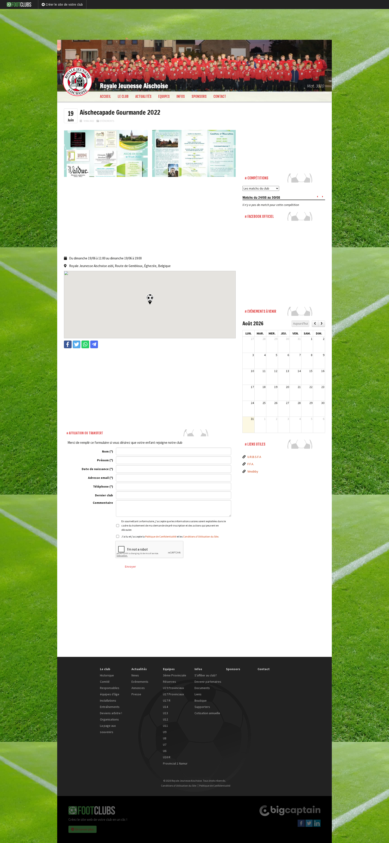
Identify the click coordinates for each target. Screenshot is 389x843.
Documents (202, 688)
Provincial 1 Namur (175, 763)
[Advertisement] (194, 23)
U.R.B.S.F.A (254, 457)
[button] (150, 299)
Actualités (143, 96)
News (135, 675)
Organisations (109, 719)
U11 (165, 726)
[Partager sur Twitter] (76, 344)
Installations (108, 700)
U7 (164, 745)
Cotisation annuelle (207, 713)
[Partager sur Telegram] (94, 344)
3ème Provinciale (174, 675)
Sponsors (199, 96)
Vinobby (252, 471)
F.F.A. (250, 464)
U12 (165, 719)
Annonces (138, 688)
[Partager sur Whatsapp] (85, 344)
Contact (219, 96)
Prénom (103, 460)
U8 (164, 738)
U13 (165, 713)
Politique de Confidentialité (160, 536)
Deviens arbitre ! (111, 713)
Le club (123, 96)
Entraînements (110, 707)
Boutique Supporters (202, 703)
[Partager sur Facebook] (68, 344)
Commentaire (103, 503)
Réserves (169, 682)
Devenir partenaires (207, 682)
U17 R (166, 700)
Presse (136, 694)
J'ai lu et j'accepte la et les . (170, 536)
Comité (105, 682)
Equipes (164, 96)
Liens (197, 694)
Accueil (105, 96)
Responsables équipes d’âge (109, 691)
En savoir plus (84, 829)
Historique (107, 675)
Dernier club (104, 495)
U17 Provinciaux (173, 694)
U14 (165, 707)
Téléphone (101, 486)
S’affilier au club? (205, 675)
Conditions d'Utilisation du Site (200, 536)
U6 (164, 751)
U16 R (166, 757)
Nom (105, 451)
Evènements (107, 121)
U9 (164, 732)
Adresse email (98, 478)
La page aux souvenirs (108, 729)
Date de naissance (95, 469)
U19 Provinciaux (173, 688)
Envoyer (130, 566)
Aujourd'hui (300, 323)
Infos (180, 96)
